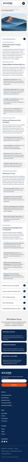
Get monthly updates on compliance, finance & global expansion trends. (12, 377)
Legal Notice (3, 448)
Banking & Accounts (14, 9)
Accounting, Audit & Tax (6, 402)
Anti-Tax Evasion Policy (6, 453)
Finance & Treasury (5, 397)
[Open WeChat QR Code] (6, 441)
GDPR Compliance (5, 451)
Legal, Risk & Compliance (6, 405)
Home (2, 9)
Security (16, 448)
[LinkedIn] (2, 441)
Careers (3, 429)
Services (6, 9)
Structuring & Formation (6, 395)
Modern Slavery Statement (16, 451)
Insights (3, 431)
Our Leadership (4, 418)
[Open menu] (23, 3)
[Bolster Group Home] (8, 3)
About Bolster (4, 413)
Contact (3, 434)
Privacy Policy (10, 448)
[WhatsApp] (4, 441)
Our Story (3, 415)
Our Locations (4, 421)
